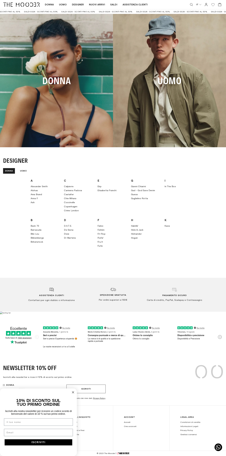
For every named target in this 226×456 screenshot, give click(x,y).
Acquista (56, 81)
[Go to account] (206, 4)
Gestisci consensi (188, 434)
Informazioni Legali (189, 426)
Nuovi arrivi (97, 4)
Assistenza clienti (135, 4)
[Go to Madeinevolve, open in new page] (123, 453)
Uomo (63, 4)
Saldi (113, 4)
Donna (49, 4)
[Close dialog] (73, 392)
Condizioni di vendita (190, 422)
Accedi (127, 422)
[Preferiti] (213, 4)
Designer (78, 4)
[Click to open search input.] (191, 5)
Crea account (130, 426)
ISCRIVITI (38, 442)
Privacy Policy (99, 398)
